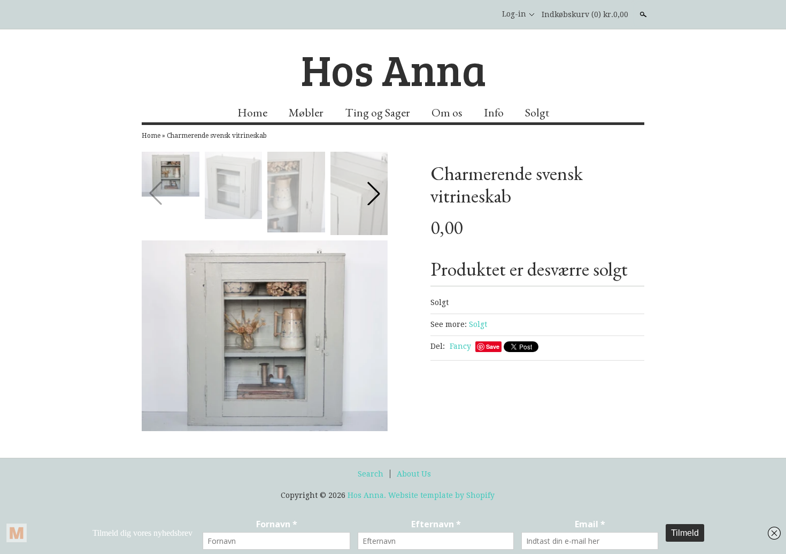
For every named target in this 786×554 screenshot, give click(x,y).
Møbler (306, 112)
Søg (642, 14)
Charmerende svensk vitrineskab (217, 135)
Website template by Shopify (441, 495)
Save (492, 346)
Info (494, 112)
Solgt (537, 112)
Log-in (514, 14)
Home (252, 112)
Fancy (460, 346)
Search (370, 474)
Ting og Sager (377, 112)
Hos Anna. (368, 495)
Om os (447, 112)
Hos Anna (393, 69)
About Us (414, 474)
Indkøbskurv (585, 14)
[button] (374, 193)
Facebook (480, 14)
